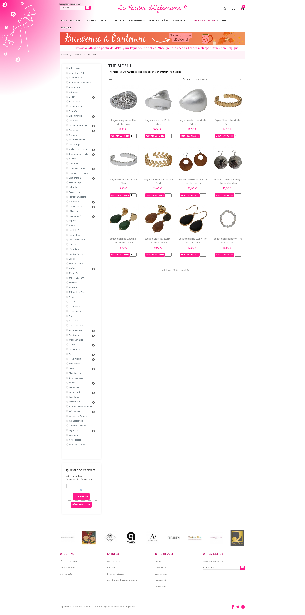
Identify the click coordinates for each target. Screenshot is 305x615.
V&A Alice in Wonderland (81, 407)
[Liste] (115, 79)
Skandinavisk (75, 373)
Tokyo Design (75, 392)
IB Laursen (73, 211)
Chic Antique (75, 144)
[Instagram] (243, 607)
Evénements (161, 574)
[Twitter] (237, 607)
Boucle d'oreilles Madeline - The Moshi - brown (158, 241)
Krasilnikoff (74, 230)
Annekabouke (75, 78)
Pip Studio (74, 335)
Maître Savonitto (77, 278)
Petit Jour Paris (76, 330)
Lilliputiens (74, 249)
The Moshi (74, 387)
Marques (159, 561)
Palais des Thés (76, 326)
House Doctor (76, 206)
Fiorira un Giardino (77, 197)
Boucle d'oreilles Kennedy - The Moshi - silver (228, 181)
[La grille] (110, 79)
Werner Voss (75, 435)
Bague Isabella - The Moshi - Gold (158, 181)
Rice (71, 354)
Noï (70, 316)
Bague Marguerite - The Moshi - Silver (123, 122)
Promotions (160, 587)
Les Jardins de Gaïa (78, 240)
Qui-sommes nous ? (116, 561)
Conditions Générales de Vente (122, 580)
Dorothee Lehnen (77, 426)
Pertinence (219, 79)
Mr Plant (73, 287)
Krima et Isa (74, 235)
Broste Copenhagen (78, 125)
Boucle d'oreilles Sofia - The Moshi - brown (193, 181)
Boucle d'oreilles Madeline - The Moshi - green (123, 241)
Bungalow (74, 130)
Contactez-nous (67, 568)
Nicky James (75, 311)
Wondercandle (76, 421)
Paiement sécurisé (115, 574)
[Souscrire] (88, 8)
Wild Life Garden (77, 445)
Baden (72, 97)
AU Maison (74, 92)
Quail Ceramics (76, 340)
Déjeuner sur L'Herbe (78, 173)
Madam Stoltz (76, 264)
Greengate (74, 202)
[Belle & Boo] (194, 538)
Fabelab (73, 187)
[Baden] (173, 538)
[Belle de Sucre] (216, 538)
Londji (72, 259)
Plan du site (160, 568)
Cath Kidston (75, 440)
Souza (72, 383)
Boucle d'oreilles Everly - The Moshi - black (193, 241)
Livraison (111, 568)
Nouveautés (160, 580)
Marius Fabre (75, 273)
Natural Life (74, 306)
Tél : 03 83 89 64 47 (69, 561)
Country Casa (75, 164)
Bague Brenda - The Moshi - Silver (193, 122)
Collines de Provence (79, 149)
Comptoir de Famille (78, 154)
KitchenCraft (75, 216)
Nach (71, 297)
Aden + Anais (75, 68)
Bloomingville (75, 116)
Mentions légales (101, 607)
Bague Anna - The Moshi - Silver (158, 122)
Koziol (72, 225)
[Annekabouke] (88, 538)
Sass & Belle (74, 364)
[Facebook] (232, 607)
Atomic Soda (75, 87)
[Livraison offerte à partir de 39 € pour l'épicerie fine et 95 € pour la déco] (152, 41)
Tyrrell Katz (74, 402)
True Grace (74, 397)
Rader (72, 345)
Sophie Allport (76, 378)
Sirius (71, 368)
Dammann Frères (77, 168)
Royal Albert (75, 359)
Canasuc (73, 135)
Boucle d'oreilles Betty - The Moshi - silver (228, 241)
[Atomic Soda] (131, 538)
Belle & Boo (75, 102)
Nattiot (72, 302)
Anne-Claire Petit (77, 73)
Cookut (72, 159)
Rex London (75, 349)
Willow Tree (75, 411)
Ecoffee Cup (75, 183)
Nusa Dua (73, 321)
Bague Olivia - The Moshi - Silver (228, 122)
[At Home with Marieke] (110, 538)
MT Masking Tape (77, 292)
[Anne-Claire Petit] (67, 538)
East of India (75, 178)
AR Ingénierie (129, 607)
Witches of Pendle (78, 416)
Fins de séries (75, 192)
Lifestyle (73, 245)
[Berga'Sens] (237, 538)
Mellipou (73, 283)
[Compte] (233, 9)
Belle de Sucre (76, 106)
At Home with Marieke (80, 82)
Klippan (72, 221)
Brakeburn (74, 121)
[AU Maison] (152, 538)
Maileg (72, 268)
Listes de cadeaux (82, 470)
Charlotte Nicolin (77, 140)
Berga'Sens (74, 111)
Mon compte (66, 574)
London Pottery (77, 254)
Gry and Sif (74, 430)
